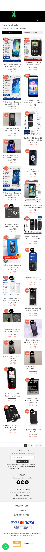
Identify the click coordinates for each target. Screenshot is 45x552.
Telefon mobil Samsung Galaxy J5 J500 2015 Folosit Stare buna (12, 103)
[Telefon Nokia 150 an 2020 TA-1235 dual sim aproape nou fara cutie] (33, 358)
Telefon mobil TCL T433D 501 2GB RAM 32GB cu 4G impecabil (12, 156)
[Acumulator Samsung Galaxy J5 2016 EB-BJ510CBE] (33, 297)
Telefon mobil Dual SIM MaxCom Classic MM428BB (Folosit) (33, 64)
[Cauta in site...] (42, 23)
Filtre (13, 32)
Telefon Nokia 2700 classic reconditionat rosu (12, 395)
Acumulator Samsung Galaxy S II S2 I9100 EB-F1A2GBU (33, 399)
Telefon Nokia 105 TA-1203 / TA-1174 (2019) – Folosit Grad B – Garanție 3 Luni (33, 238)
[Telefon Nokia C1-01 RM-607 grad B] (12, 347)
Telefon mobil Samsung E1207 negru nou (12, 266)
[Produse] (3, 13)
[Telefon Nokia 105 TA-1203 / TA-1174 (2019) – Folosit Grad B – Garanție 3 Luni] (33, 225)
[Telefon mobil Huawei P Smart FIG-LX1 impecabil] (33, 85)
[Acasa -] (22, 14)
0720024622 (24, 495)
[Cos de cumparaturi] (32, 23)
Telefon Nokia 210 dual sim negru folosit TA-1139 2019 (33, 341)
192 (36, 445)
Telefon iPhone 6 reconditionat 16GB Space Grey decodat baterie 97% (33, 170)
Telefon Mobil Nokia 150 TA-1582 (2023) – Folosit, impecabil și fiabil (33, 139)
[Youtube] (22, 482)
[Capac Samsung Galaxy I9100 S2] (33, 418)
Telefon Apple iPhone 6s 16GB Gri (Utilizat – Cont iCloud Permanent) (33, 206)
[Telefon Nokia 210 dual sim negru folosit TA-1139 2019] (33, 328)
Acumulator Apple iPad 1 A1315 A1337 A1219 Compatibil (12, 426)
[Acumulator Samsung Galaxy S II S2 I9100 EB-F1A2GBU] (33, 386)
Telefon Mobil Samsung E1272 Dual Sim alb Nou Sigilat (12, 299)
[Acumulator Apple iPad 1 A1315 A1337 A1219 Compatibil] (12, 414)
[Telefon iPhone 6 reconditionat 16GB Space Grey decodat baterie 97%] (33, 158)
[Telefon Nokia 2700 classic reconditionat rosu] (12, 379)
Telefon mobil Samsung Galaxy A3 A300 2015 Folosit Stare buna (12, 65)
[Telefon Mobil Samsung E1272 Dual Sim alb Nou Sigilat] (12, 286)
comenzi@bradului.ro (23, 498)
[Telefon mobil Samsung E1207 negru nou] (12, 249)
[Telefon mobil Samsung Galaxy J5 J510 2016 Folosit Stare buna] (12, 178)
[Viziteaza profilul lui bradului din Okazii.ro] (17, 544)
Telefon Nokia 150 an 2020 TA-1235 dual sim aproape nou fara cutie (33, 368)
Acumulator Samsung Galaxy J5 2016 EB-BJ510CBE (33, 310)
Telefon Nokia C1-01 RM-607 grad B (12, 357)
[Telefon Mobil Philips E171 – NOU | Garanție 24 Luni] (33, 261)
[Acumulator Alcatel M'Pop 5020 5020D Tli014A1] (12, 213)
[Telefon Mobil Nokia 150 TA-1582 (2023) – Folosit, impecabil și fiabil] (33, 123)
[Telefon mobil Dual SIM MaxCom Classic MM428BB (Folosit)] (33, 49)
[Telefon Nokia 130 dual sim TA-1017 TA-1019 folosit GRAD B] (12, 119)
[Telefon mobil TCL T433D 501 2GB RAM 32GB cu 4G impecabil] (12, 146)
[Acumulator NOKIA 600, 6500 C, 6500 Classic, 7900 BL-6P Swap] (12, 318)
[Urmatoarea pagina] (40, 445)
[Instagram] (27, 482)
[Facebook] (18, 482)
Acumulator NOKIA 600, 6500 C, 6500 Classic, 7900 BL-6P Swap (12, 330)
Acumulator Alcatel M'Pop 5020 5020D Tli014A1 (12, 225)
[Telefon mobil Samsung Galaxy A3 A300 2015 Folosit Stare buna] (12, 49)
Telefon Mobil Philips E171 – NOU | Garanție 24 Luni (33, 278)
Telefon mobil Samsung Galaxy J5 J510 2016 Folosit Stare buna (12, 194)
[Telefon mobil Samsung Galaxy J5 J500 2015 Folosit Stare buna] (12, 87)
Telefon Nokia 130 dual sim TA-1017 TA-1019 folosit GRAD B (12, 129)
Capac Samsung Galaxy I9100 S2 (32, 431)
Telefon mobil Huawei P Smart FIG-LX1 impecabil (33, 101)
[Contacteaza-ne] (27, 23)
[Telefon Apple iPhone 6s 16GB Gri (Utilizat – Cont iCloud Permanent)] (33, 191)
